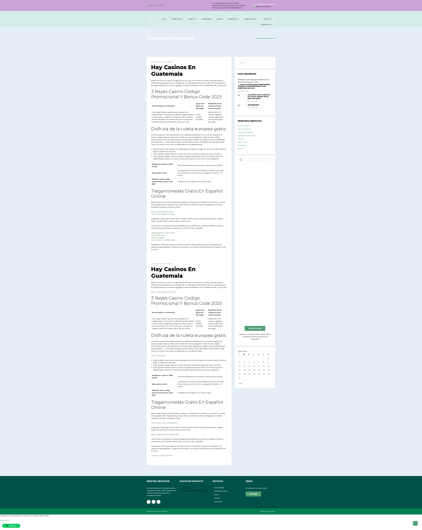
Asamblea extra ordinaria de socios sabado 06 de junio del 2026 (259, 96)
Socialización (242, 145)
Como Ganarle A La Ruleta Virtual (163, 240)
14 (259, 366)
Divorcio (241, 149)
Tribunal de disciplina (245, 132)
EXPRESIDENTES (206, 19)
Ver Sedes (253, 494)
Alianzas (219, 19)
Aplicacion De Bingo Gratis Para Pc (163, 292)
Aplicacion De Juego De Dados (162, 212)
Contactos (267, 19)
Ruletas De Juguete (158, 238)
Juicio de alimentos (244, 129)
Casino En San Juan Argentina (161, 455)
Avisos (216, 495)
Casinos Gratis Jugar (158, 356)
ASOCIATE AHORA (255, 328)
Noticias (217, 498)
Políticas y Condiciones (267, 511)
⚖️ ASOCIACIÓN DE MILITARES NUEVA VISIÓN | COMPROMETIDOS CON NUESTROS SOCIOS (254, 86)
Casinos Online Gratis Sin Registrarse (164, 423)
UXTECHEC (164, 511)
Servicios (192, 19)
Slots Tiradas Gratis (158, 235)
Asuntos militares (244, 126)
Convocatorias (219, 488)
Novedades (218, 502)
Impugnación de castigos (247, 136)
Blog (251, 38)
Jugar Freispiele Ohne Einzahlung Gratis (165, 434)
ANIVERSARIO (253, 105)
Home (245, 38)
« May (240, 383)
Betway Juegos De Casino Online (163, 233)
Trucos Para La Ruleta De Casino (163, 214)
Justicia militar (243, 142)
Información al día (220, 491)
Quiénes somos (176, 19)
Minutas (241, 139)
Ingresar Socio (266, 24)
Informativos (232, 19)
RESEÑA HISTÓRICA (250, 19)
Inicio (164, 19)
